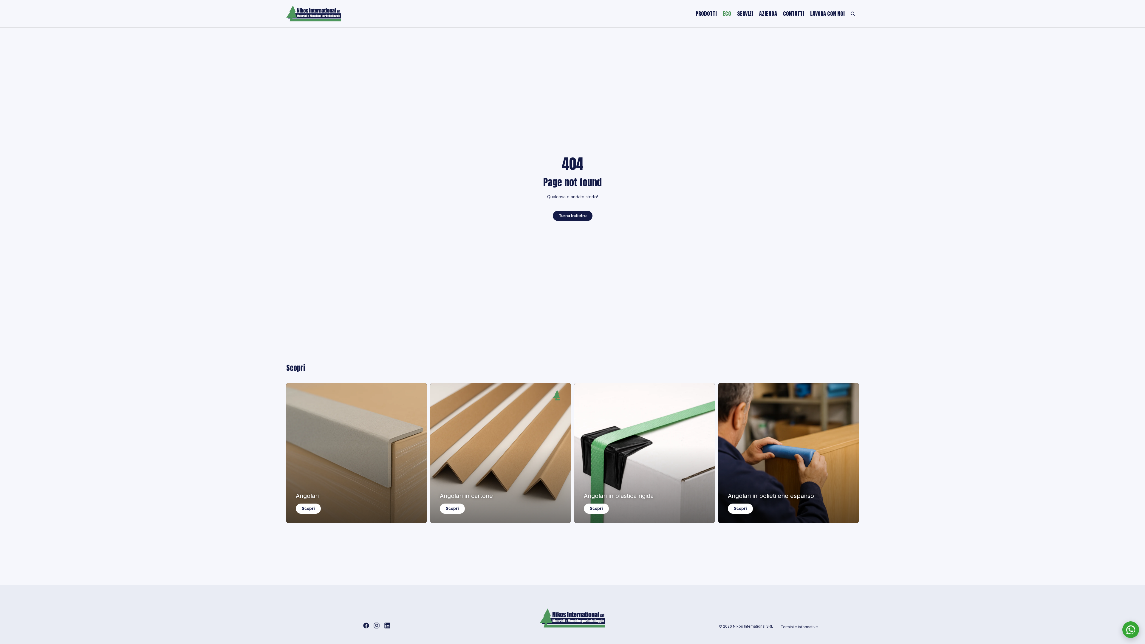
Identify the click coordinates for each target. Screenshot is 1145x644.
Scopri (308, 508)
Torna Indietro (573, 215)
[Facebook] (366, 625)
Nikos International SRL (753, 626)
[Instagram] (376, 625)
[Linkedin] (387, 625)
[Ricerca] (852, 13)
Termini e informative (799, 627)
